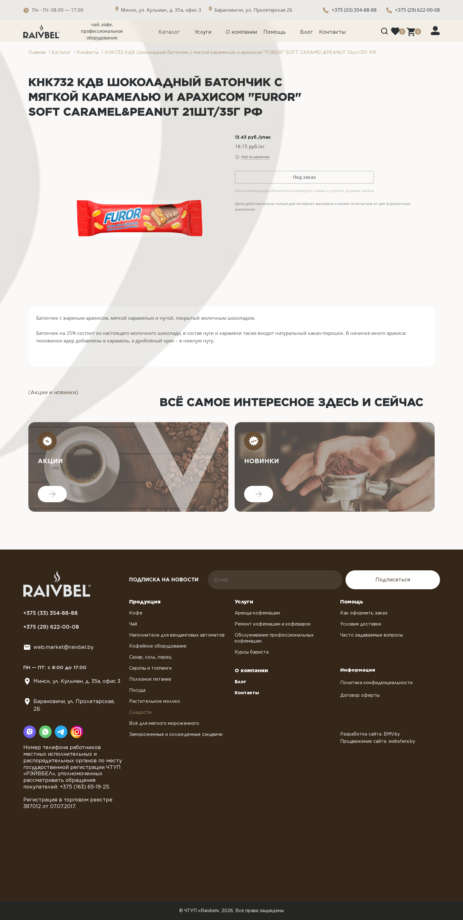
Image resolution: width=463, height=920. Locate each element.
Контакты (332, 32)
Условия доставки (360, 623)
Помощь (274, 32)
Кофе (135, 612)
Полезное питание (150, 679)
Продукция (145, 602)
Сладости (140, 712)
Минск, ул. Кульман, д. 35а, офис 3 (76, 681)
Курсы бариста (252, 652)
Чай (133, 623)
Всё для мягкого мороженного (164, 723)
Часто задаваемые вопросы (371, 635)
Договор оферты (360, 695)
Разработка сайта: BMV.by (370, 734)
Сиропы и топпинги (150, 668)
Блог (306, 32)
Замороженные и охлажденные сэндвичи (175, 734)
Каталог (169, 32)
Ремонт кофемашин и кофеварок (273, 623)
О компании (241, 32)
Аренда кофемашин (257, 612)
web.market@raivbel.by (63, 647)
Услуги (202, 32)
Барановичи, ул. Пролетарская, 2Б (74, 705)
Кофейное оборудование (157, 646)
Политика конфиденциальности (376, 682)
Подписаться (392, 580)
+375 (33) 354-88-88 (354, 10)
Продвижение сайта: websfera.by (377, 741)
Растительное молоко (154, 701)
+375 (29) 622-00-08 (417, 10)
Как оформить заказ (363, 612)
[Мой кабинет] (435, 30)
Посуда (137, 690)
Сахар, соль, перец (150, 657)
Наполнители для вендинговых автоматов (177, 635)
